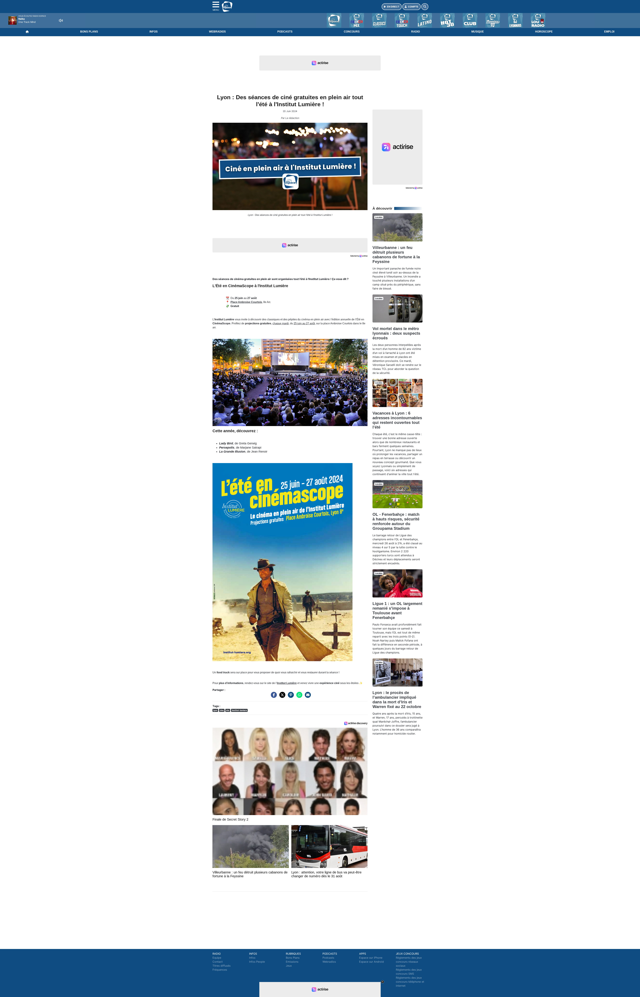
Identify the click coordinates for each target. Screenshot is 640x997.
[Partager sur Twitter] (281, 696)
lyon (215, 710)
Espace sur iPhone (370, 957)
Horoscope (544, 31)
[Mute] (60, 20)
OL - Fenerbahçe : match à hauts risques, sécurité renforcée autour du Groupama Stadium (396, 521)
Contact (217, 961)
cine (222, 710)
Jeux (289, 965)
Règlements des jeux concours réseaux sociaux (409, 961)
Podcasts (284, 31)
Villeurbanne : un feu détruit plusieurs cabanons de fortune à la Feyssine (396, 254)
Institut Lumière (287, 683)
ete (227, 710)
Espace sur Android (371, 961)
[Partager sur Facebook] (273, 696)
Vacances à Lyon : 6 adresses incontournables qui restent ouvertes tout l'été (397, 420)
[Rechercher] (424, 6)
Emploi (609, 31)
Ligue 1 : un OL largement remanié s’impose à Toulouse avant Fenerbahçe (397, 610)
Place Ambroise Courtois (246, 302)
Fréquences (219, 969)
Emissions (292, 961)
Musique (477, 31)
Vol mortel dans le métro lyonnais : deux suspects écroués (396, 333)
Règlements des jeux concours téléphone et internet (410, 981)
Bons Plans (89, 31)
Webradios (217, 31)
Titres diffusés (221, 965)
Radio (415, 31)
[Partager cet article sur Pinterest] (290, 696)
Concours (352, 31)
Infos (154, 31)
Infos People (257, 961)
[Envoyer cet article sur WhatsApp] (298, 696)
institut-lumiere (239, 710)
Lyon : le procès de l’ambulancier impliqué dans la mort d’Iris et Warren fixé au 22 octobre (396, 699)
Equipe (216, 957)
